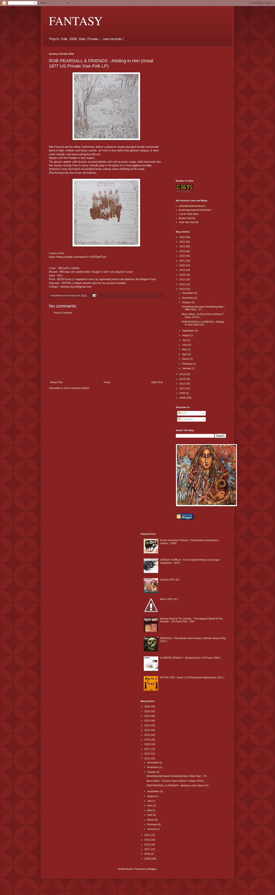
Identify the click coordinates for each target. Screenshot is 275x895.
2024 (182, 246)
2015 (182, 289)
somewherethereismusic (192, 206)
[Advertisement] (106, 347)
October (186, 302)
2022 (182, 256)
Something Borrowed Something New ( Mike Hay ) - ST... (177, 776)
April (185, 354)
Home (107, 382)
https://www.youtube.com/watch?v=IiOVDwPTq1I (77, 256)
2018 (182, 274)
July (184, 340)
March (186, 359)
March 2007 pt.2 (169, 599)
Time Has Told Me (188, 222)
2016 (182, 284)
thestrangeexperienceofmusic (195, 210)
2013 (182, 379)
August (186, 335)
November (188, 297)
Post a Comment (63, 312)
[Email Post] (94, 295)
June (185, 344)
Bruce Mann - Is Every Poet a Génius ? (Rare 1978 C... (176, 781)
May (184, 349)
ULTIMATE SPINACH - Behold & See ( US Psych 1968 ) (190, 657)
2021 (182, 260)
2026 (182, 237)
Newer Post (56, 382)
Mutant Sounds (187, 218)
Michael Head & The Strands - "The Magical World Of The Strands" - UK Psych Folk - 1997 (191, 620)
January (187, 368)
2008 (182, 397)
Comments (186, 419)
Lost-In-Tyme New (188, 214)
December (188, 293)
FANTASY (75, 20)
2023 (182, 251)
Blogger (152, 869)
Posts (183, 413)
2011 (182, 388)
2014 (182, 374)
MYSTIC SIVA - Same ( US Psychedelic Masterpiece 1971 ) (192, 677)
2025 (182, 241)
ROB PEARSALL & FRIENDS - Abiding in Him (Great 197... (203, 323)
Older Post (157, 382)
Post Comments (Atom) (76, 388)
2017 (182, 279)
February (187, 363)
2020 (182, 265)
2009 (182, 393)
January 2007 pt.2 (170, 579)
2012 (182, 383)
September (188, 330)
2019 (182, 270)
